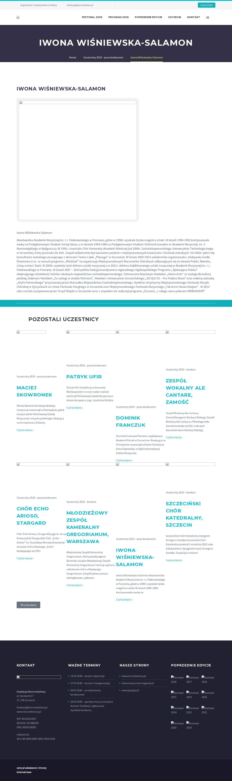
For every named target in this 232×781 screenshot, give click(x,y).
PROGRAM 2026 (118, 17)
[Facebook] (106, 5)
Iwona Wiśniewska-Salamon (135, 557)
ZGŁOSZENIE (206, 5)
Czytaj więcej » (25, 430)
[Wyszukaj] (215, 17)
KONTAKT (193, 17)
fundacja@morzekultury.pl (80, 5)
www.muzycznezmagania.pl (138, 683)
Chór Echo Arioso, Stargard (33, 516)
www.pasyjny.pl (130, 690)
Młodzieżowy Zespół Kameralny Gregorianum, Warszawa (87, 527)
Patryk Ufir (84, 376)
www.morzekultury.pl (134, 676)
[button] (28, 605)
